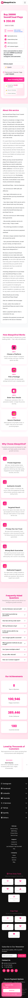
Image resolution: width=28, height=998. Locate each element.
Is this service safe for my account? (10, 631)
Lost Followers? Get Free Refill (14, 846)
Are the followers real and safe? (12, 609)
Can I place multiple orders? (11, 649)
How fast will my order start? (11, 621)
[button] (14, 784)
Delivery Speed (8, 64)
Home (14, 855)
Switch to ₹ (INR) (9, 25)
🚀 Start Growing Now (14, 79)
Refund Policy (14, 828)
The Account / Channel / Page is (13, 73)
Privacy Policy (14, 833)
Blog (14, 862)
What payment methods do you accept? (12, 643)
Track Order (14, 844)
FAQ (14, 848)
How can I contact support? (11, 660)
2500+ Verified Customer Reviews (18, 30)
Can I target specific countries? (12, 637)
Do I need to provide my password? (9, 614)
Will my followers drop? (9, 626)
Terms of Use (14, 835)
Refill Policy (14, 831)
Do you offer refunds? (9, 654)
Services (14, 860)
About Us (14, 857)
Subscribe (22, 956)
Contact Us (14, 842)
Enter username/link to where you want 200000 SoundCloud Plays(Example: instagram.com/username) (13, 53)
